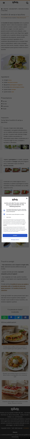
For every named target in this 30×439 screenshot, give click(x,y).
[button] (15, 217)
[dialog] (15, 219)
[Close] (26, 198)
